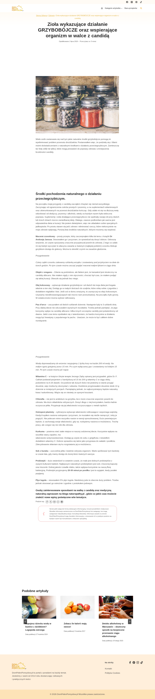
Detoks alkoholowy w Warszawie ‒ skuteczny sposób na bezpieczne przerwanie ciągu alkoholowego (113, 629)
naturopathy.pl (76, 493)
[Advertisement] (77, 60)
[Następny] (129, 621)
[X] (50, 501)
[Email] (54, 501)
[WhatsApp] (58, 501)
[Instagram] (132, 2)
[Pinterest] (136, 2)
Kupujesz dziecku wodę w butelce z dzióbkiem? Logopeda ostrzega (38, 626)
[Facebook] (127, 2)
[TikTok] (141, 2)
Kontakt (108, 669)
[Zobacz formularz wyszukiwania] (141, 8)
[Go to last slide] (25, 621)
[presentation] (39, 607)
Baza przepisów (131, 8)
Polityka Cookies (112, 673)
